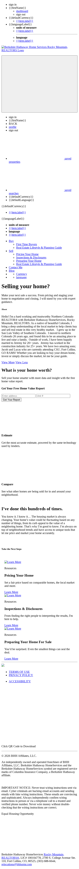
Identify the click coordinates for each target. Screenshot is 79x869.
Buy (11, 241)
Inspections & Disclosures (31, 257)
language (21, 277)
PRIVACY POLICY (21, 675)
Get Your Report (11, 399)
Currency (21, 274)
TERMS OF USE (19, 671)
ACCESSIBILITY (20, 681)
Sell (11, 250)
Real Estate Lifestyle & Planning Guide (39, 247)
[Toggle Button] (39, 84)
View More (8, 362)
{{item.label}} (24, 21)
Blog (12, 270)
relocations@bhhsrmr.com (16, 864)
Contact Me (15, 267)
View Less (21, 362)
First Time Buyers (26, 244)
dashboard (22, 11)
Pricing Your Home (27, 254)
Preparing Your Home (29, 260)
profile (12, 127)
